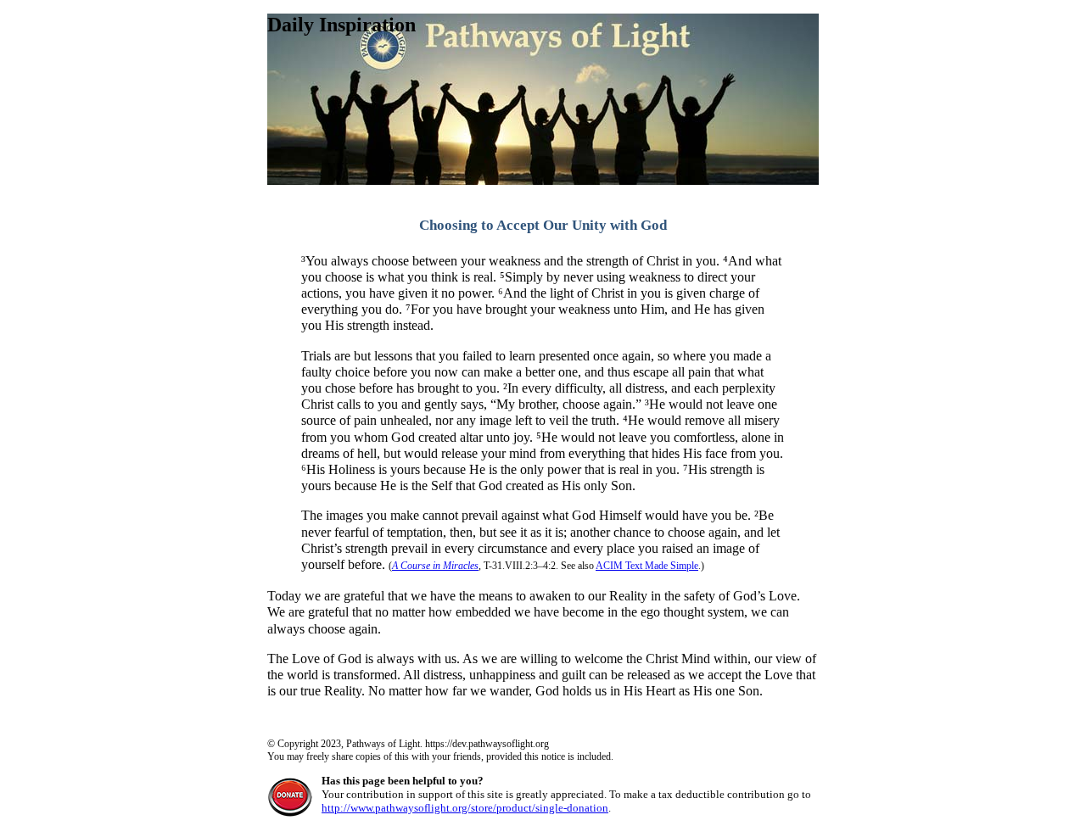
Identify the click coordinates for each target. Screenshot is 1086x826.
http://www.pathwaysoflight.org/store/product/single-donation (465, 807)
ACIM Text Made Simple (647, 566)
